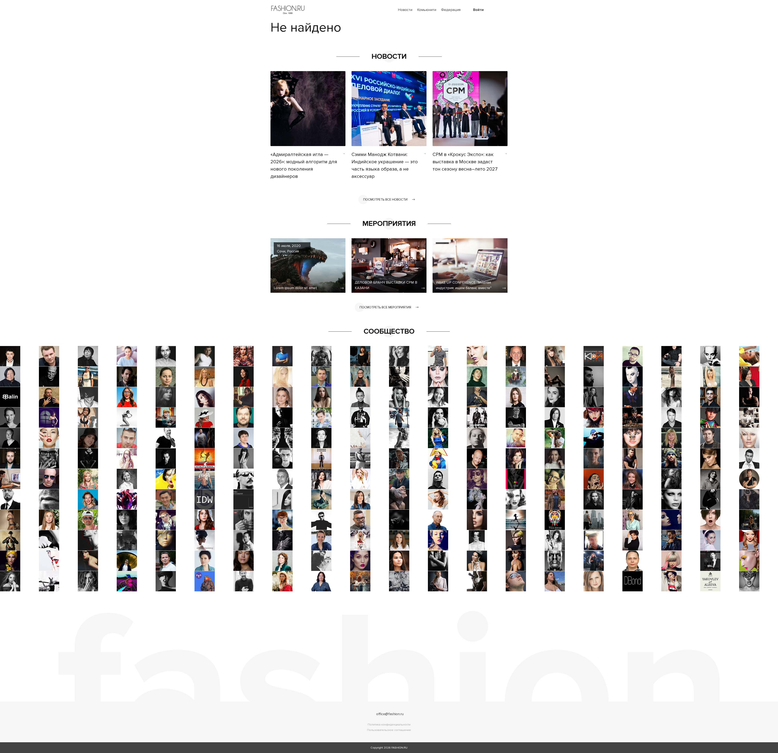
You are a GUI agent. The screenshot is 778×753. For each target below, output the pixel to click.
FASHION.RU (399, 747)
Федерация (451, 9)
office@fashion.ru (390, 714)
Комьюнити (426, 9)
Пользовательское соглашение (389, 730)
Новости (405, 9)
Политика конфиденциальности (389, 724)
